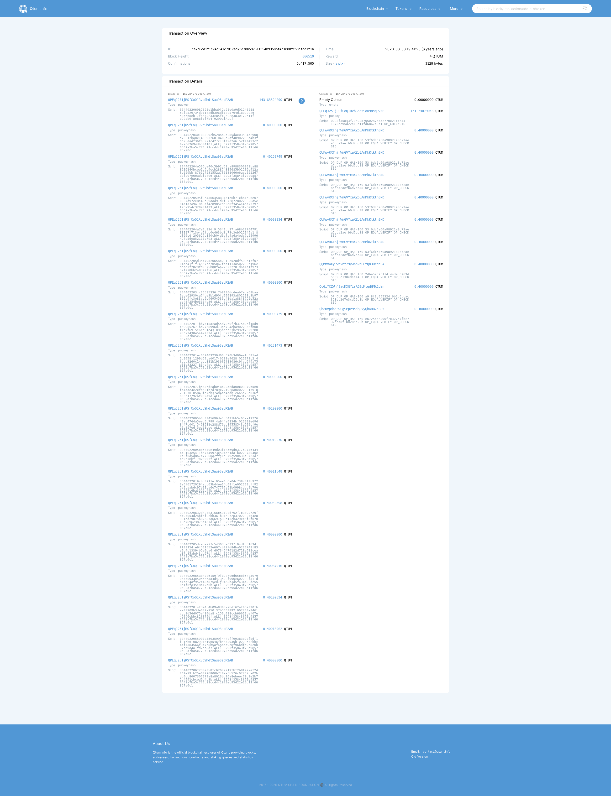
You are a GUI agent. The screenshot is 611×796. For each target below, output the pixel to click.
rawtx (338, 63)
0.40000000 (272, 125)
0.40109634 (272, 597)
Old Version (419, 756)
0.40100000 (272, 408)
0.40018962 (272, 629)
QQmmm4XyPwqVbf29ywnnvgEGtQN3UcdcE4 (351, 264)
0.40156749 (272, 156)
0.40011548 (272, 471)
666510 (308, 56)
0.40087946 (272, 566)
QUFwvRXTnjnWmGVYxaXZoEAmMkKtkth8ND (351, 130)
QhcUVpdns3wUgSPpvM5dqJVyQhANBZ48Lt (351, 309)
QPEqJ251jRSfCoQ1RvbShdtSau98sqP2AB (200, 100)
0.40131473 (272, 345)
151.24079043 (422, 111)
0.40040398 (272, 503)
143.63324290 (270, 100)
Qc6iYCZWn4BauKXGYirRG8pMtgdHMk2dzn (351, 286)
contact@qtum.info (437, 751)
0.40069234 (272, 219)
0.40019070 (272, 440)
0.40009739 (272, 314)
